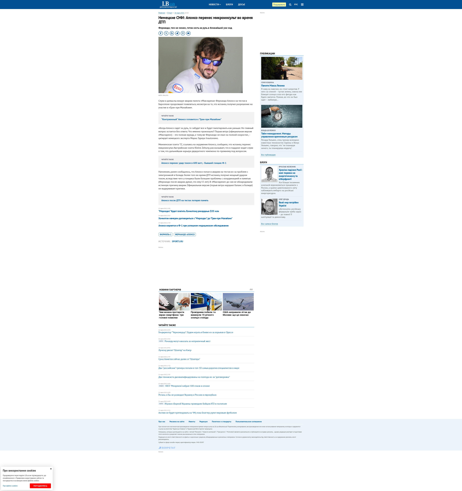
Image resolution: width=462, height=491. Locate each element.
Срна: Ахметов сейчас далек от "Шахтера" (179, 359)
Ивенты (192, 421)
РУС (296, 4)
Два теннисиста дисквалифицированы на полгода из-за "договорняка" (194, 377)
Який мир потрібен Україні (288, 204)
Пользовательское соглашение (249, 421)
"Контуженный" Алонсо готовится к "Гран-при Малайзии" (191, 119)
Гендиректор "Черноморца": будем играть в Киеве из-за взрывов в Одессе (195, 332)
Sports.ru (177, 241)
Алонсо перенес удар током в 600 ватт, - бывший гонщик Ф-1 (193, 163)
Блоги (229, 4)
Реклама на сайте (177, 421)
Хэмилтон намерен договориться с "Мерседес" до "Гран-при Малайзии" (195, 218)
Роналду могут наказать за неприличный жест (184, 341)
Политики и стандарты (221, 421)
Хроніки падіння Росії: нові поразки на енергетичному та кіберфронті (290, 174)
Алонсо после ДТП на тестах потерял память (184, 200)
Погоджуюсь (40, 486)
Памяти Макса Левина (272, 85)
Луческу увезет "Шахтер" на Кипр (174, 350)
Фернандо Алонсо (185, 234)
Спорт (169, 13)
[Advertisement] (206, 265)
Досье (241, 4)
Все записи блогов (269, 223)
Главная (161, 13)
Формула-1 (165, 234)
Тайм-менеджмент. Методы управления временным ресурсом (279, 135)
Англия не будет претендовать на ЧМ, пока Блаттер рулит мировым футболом (197, 412)
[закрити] (50, 469)
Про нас (161, 421)
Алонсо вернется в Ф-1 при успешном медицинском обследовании (193, 225)
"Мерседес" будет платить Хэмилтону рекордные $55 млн (188, 211)
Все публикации (268, 154)
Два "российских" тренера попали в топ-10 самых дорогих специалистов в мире (198, 368)
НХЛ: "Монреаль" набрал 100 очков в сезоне (184, 385)
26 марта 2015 (179, 13)
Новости (214, 4)
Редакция (203, 421)
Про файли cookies (10, 486)
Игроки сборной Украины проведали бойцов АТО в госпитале (193, 403)
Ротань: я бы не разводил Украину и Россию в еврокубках (187, 394)
